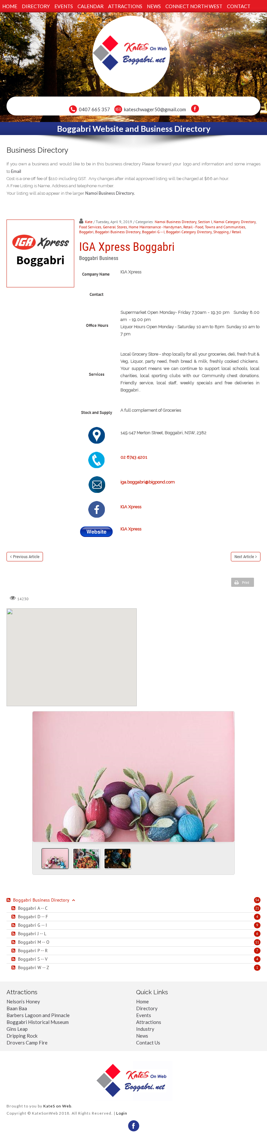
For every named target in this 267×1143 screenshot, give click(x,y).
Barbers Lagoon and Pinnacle (38, 1015)
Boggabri (86, 231)
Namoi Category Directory (235, 221)
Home (142, 1001)
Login (121, 1113)
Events (143, 1015)
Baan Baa (17, 1008)
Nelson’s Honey (23, 1001)
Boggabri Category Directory (189, 231)
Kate (88, 221)
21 (257, 908)
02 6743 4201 (133, 457)
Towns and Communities (225, 226)
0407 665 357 (94, 109)
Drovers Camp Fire (27, 1042)
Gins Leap (17, 1029)
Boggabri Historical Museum (38, 1022)
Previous (40, 774)
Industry (145, 1029)
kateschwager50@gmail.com (155, 109)
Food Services (90, 226)
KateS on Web (57, 1106)
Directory (147, 1008)
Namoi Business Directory (175, 221)
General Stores (115, 226)
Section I (205, 221)
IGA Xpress (130, 506)
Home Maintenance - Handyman (155, 226)
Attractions (148, 1022)
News (142, 1036)
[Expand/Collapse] (73, 900)
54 (257, 900)
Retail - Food (193, 226)
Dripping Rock (22, 1036)
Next (226, 774)
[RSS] (9, 900)
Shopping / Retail (227, 231)
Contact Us (148, 1042)
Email (16, 171)
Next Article (244, 556)
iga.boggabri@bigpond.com (147, 482)
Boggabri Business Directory (117, 231)
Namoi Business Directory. (110, 193)
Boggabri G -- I (153, 231)
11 (257, 942)
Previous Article (26, 556)
